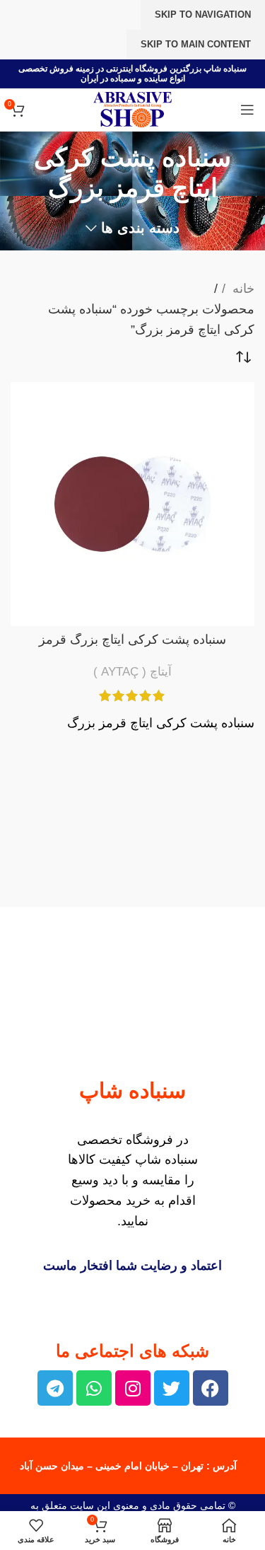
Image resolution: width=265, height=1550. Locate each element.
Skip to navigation (203, 14)
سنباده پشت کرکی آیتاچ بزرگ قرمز (132, 639)
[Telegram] (55, 1388)
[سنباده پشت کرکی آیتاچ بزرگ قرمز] (132, 504)
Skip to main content (196, 44)
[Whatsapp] (94, 1388)
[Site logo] (132, 109)
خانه (241, 289)
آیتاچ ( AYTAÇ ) (132, 671)
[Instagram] (133, 1388)
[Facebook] (210, 1388)
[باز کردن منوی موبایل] (247, 110)
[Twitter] (171, 1388)
